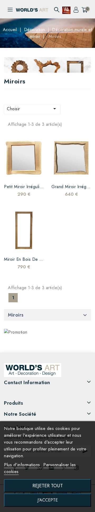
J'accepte (47, 500)
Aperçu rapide (23, 173)
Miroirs (16, 315)
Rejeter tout (47, 485)
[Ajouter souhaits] (13, 173)
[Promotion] (15, 332)
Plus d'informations (22, 465)
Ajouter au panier (34, 173)
